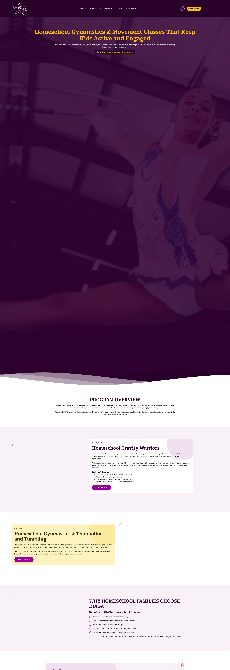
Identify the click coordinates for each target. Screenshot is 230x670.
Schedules (94, 8)
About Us (83, 8)
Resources (130, 8)
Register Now (102, 487)
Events (107, 8)
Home (99, 52)
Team (118, 8)
